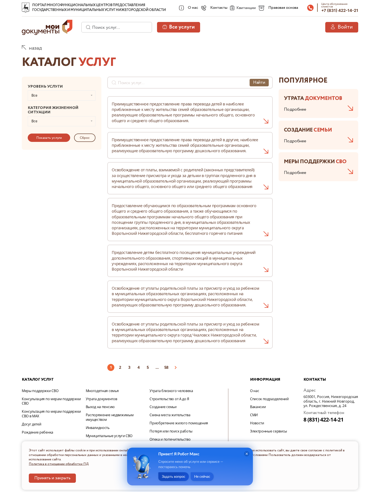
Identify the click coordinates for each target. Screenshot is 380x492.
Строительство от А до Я (169, 398)
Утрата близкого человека (171, 390)
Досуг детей (31, 424)
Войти (345, 27)
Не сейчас (202, 476)
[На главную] (25, 8)
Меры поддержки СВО (40, 390)
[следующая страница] (175, 367)
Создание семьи (163, 406)
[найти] (86, 27)
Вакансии (258, 406)
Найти (259, 82)
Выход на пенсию (100, 406)
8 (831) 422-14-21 (323, 419)
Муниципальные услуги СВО (109, 435)
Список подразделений (269, 398)
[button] (49, 138)
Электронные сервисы (268, 431)
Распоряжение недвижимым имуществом (110, 417)
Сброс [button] (85, 137)
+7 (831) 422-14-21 (339, 10)
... (157, 367)
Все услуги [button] (182, 27)
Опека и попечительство (170, 439)
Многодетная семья (102, 390)
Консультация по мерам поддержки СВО (51, 401)
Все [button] (34, 95)
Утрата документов (101, 398)
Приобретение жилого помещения (179, 423)
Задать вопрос (173, 476)
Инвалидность (98, 427)
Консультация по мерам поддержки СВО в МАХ (51, 413)
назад (35, 48)
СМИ (254, 414)
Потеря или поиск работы (171, 431)
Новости (257, 423)
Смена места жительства (170, 414)
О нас (254, 390)
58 (166, 367)
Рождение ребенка (37, 432)
